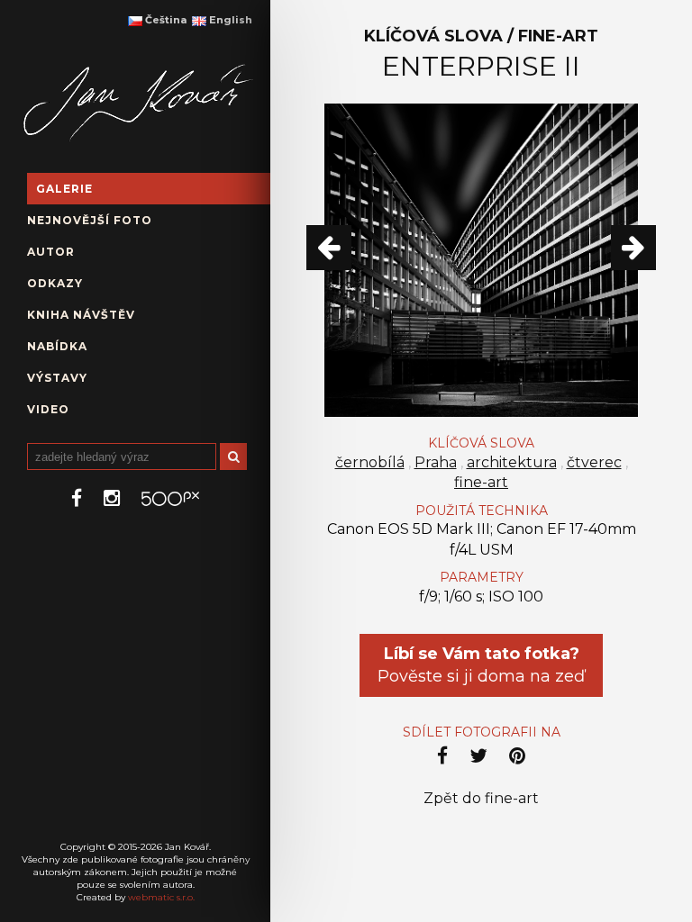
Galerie (64, 188)
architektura (512, 462)
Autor (51, 251)
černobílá (370, 462)
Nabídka (57, 346)
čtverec (594, 462)
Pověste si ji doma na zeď (481, 665)
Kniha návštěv (81, 314)
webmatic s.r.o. (161, 897)
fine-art (481, 482)
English (229, 20)
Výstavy (57, 377)
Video (48, 409)
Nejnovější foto (89, 220)
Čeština (164, 20)
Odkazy (55, 283)
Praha (435, 462)
